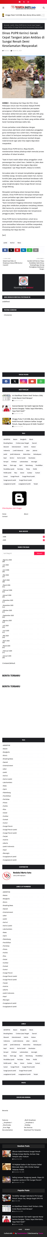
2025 (24, 540)
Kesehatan (32, 458)
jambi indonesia (15, 454)
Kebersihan (26, 454)
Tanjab (36, 484)
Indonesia (7, 450)
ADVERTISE (7, 439)
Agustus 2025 (7, 620)
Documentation (7, 1130)
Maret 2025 (6, 646)
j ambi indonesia (18, 450)
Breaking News (8, 443)
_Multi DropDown (30, 1120)
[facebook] (19, 2)
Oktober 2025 (7, 610)
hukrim (26, 447)
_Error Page (6, 1127)
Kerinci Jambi (21, 458)
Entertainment (16, 447)
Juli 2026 (6, 565)
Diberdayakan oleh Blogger (12, 508)
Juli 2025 (6, 625)
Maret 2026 (6, 585)
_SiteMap (27, 1125)
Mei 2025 (6, 636)
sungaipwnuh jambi (24, 484)
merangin (34, 461)
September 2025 (8, 615)
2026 (24, 537)
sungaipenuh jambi (9, 484)
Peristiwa (20, 469)
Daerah (34, 443)
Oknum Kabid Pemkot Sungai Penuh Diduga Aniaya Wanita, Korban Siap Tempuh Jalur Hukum (26, 1154)
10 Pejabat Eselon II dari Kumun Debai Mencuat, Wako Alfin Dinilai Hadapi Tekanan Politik (27, 1167)
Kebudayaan (37, 454)
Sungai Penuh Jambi (28, 476)
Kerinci (12, 243)
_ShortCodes (6, 1125)
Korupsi (6, 461)
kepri (5, 458)
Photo (28, 469)
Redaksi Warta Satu (22, 872)
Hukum (33, 447)
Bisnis (31, 439)
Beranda (6, 25)
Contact (5, 516)
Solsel (22, 473)
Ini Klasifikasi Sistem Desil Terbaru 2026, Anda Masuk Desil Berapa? (23, 15)
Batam (15, 439)
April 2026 (6, 580)
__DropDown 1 (7, 1122)
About (26, 514)
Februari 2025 (7, 651)
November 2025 (8, 605)
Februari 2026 (7, 590)
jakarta (35, 450)
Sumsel (37, 473)
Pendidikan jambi (9, 469)
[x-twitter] (24, 2)
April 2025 (6, 641)
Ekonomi (6, 447)
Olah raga (13, 465)
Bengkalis (23, 439)
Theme (40, 1233)
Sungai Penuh (15, 476)
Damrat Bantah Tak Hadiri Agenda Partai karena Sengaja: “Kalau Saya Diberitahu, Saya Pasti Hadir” (27, 408)
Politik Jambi (7, 473)
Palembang (29, 465)
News (19, 243)
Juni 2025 (6, 630)
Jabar (28, 450)
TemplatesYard (22, 1233)
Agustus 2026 (7, 560)
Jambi (12, 25)
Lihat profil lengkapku (19, 875)
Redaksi (7, 50)
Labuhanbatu (24, 461)
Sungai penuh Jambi (10, 480)
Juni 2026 (6, 570)
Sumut (6, 476)
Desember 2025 (8, 600)
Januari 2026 (7, 595)
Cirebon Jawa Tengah (22, 443)
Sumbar (29, 473)
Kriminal (14, 461)
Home (4, 514)
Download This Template (32, 1130)
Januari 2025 (7, 656)
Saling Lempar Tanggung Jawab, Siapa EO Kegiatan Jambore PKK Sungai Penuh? (28, 1178)
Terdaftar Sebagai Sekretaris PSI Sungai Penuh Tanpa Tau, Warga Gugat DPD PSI (27, 1197)
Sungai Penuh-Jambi (25, 480)
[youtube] (32, 381)
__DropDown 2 (29, 1122)
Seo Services (28, 1127)
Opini (20, 465)
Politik (35, 469)
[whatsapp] (41, 381)
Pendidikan (39, 465)
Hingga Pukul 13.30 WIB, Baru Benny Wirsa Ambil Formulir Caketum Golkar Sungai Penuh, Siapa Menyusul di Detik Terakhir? (28, 421)
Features (5, 1120)
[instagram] (28, 2)
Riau (15, 473)
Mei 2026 (6, 575)
